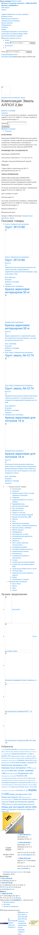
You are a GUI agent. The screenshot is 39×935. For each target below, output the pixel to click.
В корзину (5, 126)
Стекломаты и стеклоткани (8, 790)
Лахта (33, 768)
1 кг (3, 749)
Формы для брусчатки (20, 794)
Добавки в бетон (6, 16)
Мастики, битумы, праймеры (21, 528)
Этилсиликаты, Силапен (20, 579)
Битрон (20, 749)
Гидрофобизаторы (18, 504)
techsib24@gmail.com (28, 855)
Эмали (11, 57)
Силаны (15, 560)
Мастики (5, 771)
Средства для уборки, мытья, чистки (24, 569)
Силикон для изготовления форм (23, 562)
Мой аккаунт (5, 7)
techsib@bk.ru (25, 868)
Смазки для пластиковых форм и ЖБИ (14, 34)
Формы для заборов (11, 797)
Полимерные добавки (19, 547)
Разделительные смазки (20, 551)
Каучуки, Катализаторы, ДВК (21, 517)
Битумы (27, 749)
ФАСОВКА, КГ (22, 790)
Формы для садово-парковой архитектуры (20, 804)
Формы (3, 29)
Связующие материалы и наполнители (14, 31)
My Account (9, 46)
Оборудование (6, 25)
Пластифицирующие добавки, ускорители (13, 778)
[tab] (21, 131)
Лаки (14, 588)
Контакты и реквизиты (11, 906)
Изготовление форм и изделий (11, 36)
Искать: (7, 43)
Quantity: (4, 123)
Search (7, 40)
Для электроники (18, 508)
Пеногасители (17, 538)
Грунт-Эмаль (9, 352)
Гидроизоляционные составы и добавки (14, 14)
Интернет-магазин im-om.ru (13, 872)
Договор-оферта (9, 902)
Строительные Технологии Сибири (34, 922)
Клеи (14, 521)
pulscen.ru (33, 925)
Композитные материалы (9, 19)
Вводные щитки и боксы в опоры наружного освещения (23, 494)
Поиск (32, 43)
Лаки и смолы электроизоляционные (24, 525)
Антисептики (16, 489)
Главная (4, 54)
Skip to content (16, 1)
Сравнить (4, 113)
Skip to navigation (6, 1)
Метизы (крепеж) (7, 23)
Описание (8, 131)
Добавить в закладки (8, 111)
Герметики (15, 497)
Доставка (7, 904)
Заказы (3, 10)
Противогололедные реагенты (22, 549)
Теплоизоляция (17, 571)
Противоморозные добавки (18, 780)
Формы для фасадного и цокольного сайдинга (18, 809)
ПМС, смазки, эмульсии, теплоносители (20, 544)
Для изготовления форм (20, 506)
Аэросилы (15, 491)
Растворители (17, 553)
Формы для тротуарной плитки (19, 806)
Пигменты (4, 27)
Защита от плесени (18, 512)
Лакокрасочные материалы (10, 21)
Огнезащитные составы (20, 534)
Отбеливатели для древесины (22, 536)
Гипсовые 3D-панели (10, 758)
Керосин (15, 519)
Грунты (7, 224)
